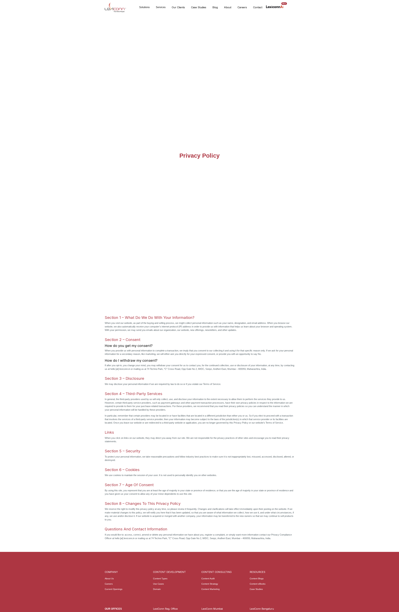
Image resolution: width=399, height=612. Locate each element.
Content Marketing (210, 589)
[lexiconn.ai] (274, 6)
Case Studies (198, 7)
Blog (215, 7)
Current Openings (113, 589)
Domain (157, 589)
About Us (109, 578)
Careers (242, 7)
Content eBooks (257, 584)
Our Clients (178, 7)
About (227, 7)
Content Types (160, 578)
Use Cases (158, 584)
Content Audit (208, 578)
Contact (257, 7)
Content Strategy (209, 584)
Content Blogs (257, 578)
